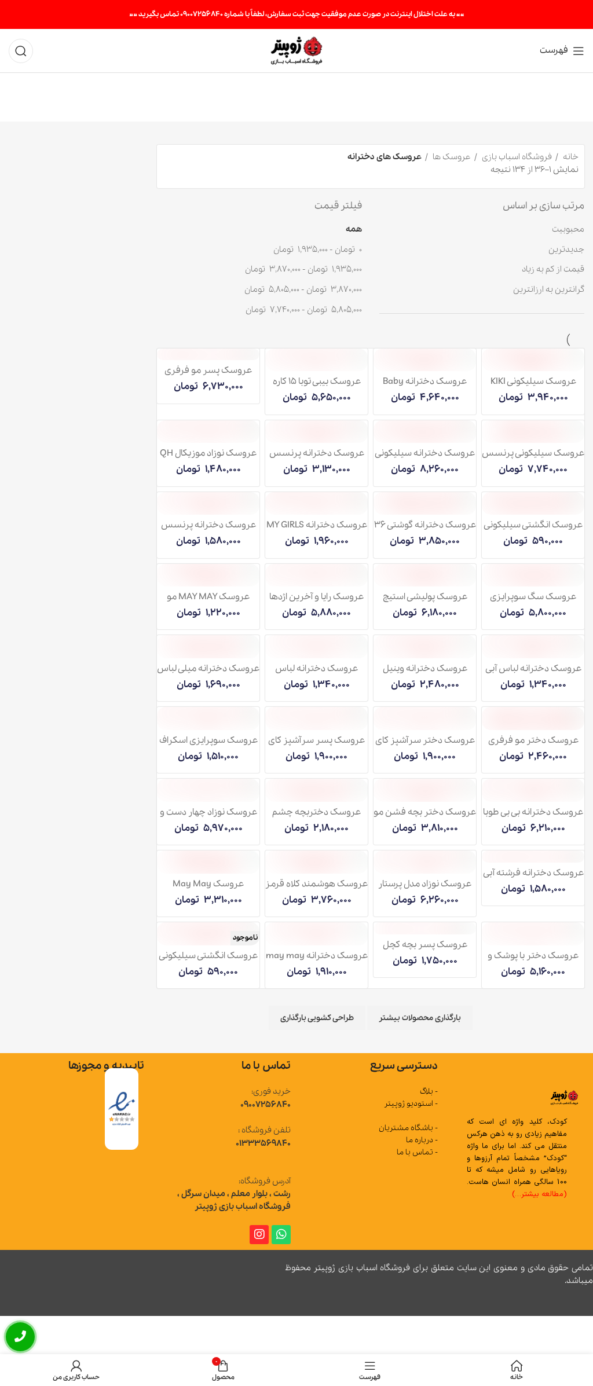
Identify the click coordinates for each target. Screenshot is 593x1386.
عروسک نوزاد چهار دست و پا (208, 818)
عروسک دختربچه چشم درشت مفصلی (316, 818)
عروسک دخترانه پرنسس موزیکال (316, 459)
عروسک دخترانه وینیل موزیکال (425, 674)
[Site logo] (297, 50)
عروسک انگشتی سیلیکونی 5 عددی (208, 961)
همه (354, 229)
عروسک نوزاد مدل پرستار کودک (424, 890)
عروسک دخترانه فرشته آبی (533, 873)
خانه (570, 157)
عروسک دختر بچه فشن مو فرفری (425, 818)
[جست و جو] (21, 51)
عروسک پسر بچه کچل (425, 944)
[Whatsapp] (281, 1234)
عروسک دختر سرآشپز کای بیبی (425, 746)
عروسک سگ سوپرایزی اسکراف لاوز (533, 603)
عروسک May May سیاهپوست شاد (208, 890)
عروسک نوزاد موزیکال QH (208, 453)
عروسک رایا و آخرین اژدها (316, 597)
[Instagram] (259, 1234)
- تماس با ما (417, 1152)
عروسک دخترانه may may (317, 955)
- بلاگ (428, 1092)
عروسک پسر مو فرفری (208, 370)
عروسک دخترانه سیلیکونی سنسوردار (425, 459)
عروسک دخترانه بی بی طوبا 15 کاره (533, 818)
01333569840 (263, 1143)
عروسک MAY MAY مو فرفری (208, 603)
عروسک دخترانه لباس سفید (316, 674)
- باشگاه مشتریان (408, 1128)
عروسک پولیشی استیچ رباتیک (425, 603)
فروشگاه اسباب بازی (516, 157)
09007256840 (265, 1104)
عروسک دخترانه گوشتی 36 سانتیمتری (425, 531)
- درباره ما (421, 1140)
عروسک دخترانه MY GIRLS (316, 525)
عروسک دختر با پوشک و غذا (533, 961)
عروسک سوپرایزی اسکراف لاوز (208, 746)
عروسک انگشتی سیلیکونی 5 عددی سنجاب (533, 531)
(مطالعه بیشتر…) (539, 1194)
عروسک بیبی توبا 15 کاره (317, 381)
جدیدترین (566, 249)
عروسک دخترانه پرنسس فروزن (208, 531)
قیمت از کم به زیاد (553, 269)
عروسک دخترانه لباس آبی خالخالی (533, 674)
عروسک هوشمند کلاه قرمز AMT (316, 890)
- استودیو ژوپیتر (410, 1104)
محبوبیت (568, 229)
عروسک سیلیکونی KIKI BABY (533, 387)
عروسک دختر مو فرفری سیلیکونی (533, 746)
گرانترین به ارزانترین (548, 289)
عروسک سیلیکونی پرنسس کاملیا (533, 459)
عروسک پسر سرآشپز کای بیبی (316, 746)
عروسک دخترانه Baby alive (425, 387)
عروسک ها (451, 157)
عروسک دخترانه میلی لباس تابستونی (208, 674)
